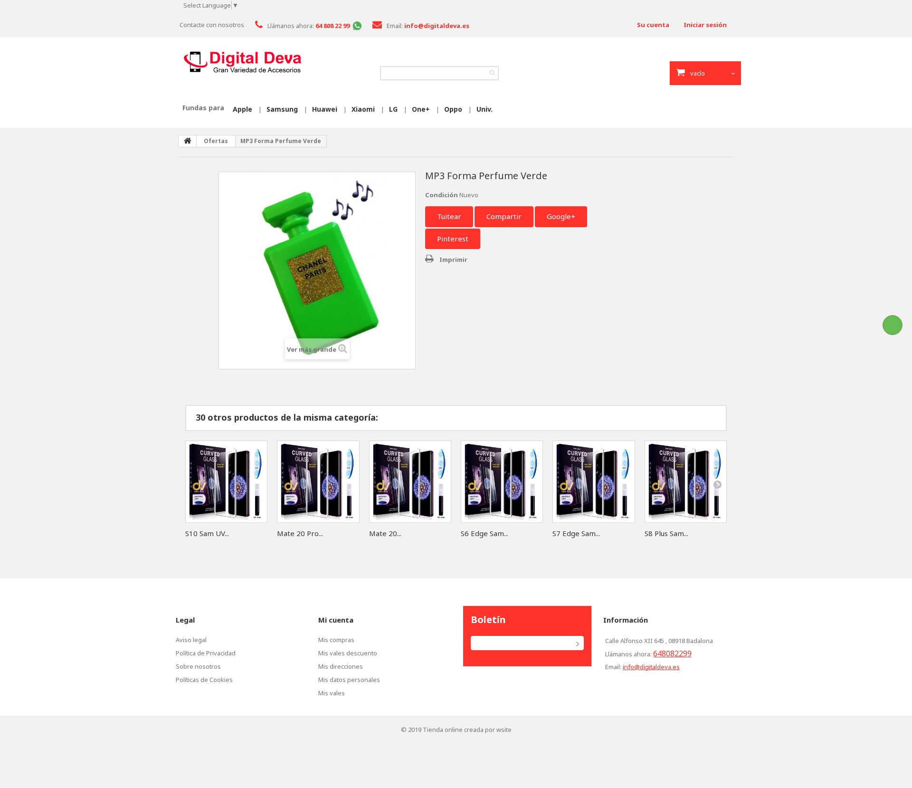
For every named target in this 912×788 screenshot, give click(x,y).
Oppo (453, 109)
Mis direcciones (340, 666)
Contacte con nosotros (212, 24)
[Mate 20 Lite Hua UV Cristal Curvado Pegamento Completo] (410, 482)
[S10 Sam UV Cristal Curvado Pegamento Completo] (226, 482)
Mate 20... (385, 533)
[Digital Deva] (242, 62)
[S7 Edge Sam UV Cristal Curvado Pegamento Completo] (593, 482)
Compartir (504, 216)
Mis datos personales (349, 679)
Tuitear (449, 216)
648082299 (672, 653)
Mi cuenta (335, 620)
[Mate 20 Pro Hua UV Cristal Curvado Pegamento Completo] (318, 482)
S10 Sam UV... (207, 533)
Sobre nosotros (198, 666)
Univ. (484, 109)
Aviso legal (191, 640)
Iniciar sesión (705, 24)
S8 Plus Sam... (666, 533)
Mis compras (336, 640)
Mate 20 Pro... (300, 533)
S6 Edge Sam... (484, 533)
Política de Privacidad (206, 653)
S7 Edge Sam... (576, 533)
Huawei (324, 109)
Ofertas (216, 141)
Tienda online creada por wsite (467, 729)
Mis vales (331, 693)
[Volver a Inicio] (188, 141)
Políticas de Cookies (204, 679)
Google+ (561, 216)
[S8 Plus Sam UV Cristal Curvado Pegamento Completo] (686, 482)
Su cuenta (653, 24)
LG (393, 109)
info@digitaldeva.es (651, 667)
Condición (441, 195)
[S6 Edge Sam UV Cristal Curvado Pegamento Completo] (502, 482)
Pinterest (452, 238)
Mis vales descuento (347, 653)
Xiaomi (363, 109)
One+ (421, 109)
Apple (242, 109)
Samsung (282, 109)
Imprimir (453, 259)
